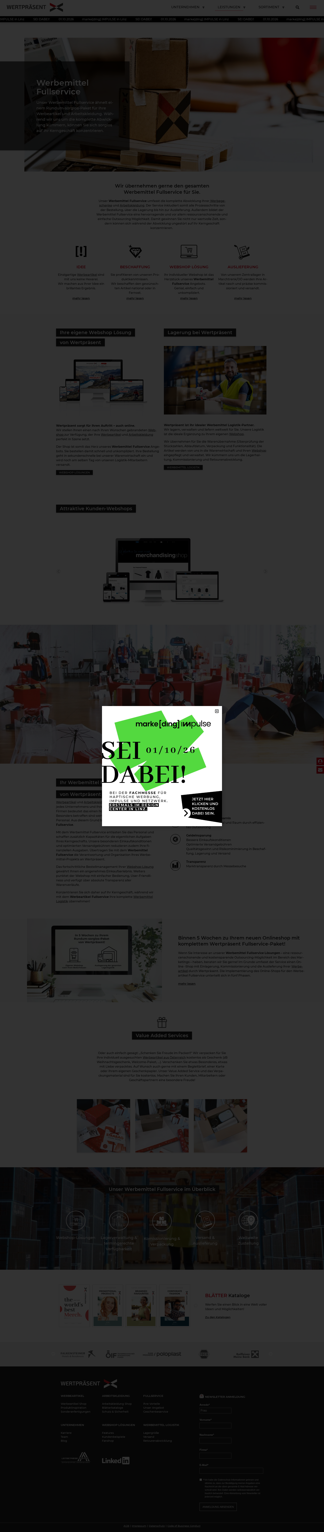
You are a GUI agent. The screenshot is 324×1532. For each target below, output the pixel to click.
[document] (162, 766)
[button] (216, 711)
